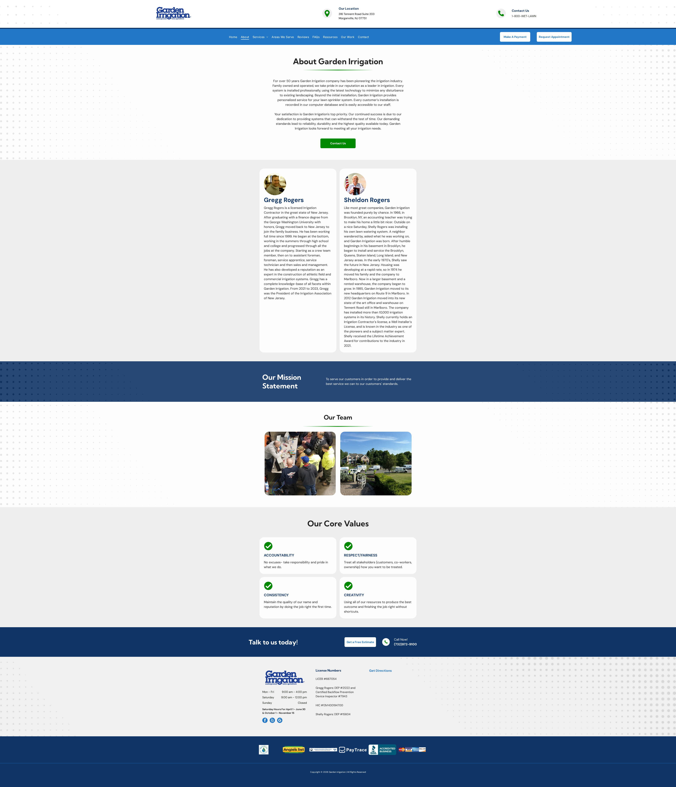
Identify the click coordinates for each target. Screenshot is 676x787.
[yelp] (272, 721)
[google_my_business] (279, 721)
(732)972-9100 (405, 644)
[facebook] (265, 721)
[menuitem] (233, 36)
